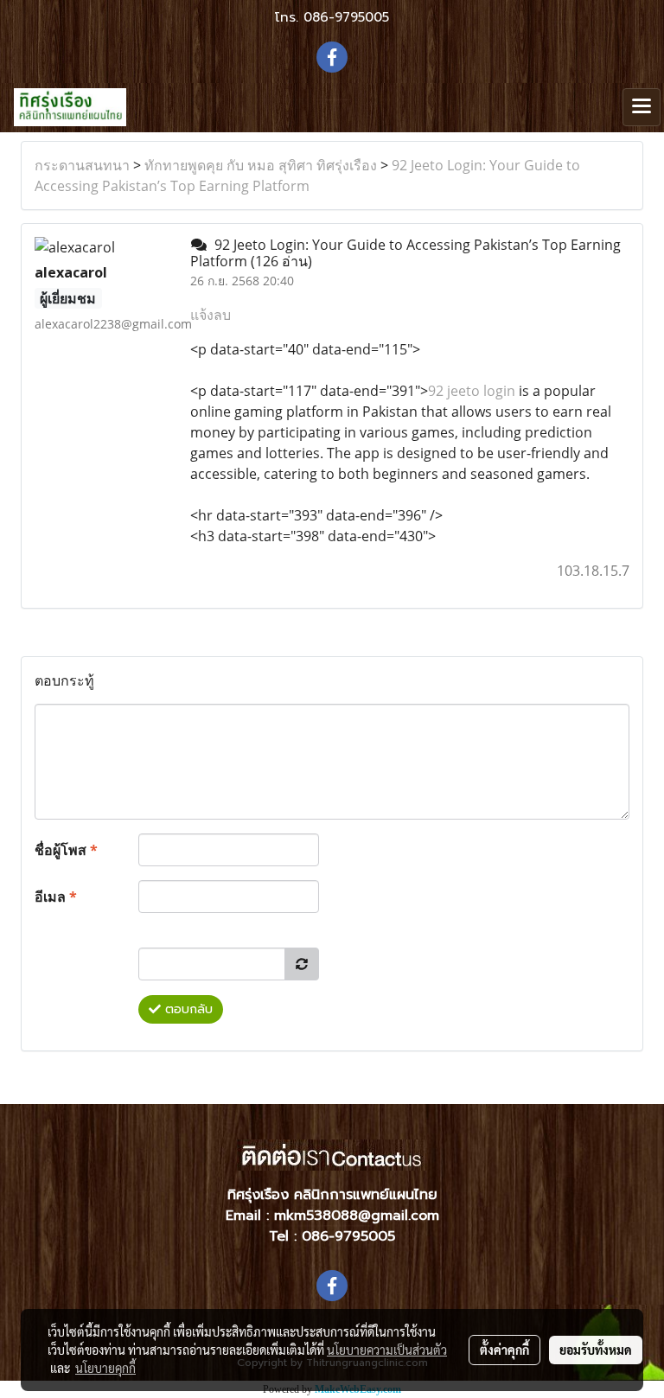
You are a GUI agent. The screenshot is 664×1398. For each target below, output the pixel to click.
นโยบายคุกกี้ (105, 1368)
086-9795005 (346, 17)
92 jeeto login (471, 390)
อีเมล (56, 896)
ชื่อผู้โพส (66, 849)
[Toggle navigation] (641, 107)
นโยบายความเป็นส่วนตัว (387, 1349)
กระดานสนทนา (82, 165)
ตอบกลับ (187, 1009)
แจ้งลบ (210, 314)
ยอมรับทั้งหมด (595, 1349)
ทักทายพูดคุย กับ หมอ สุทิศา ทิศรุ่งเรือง (260, 165)
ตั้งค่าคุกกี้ (504, 1349)
